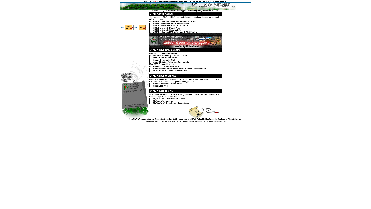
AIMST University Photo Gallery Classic (171, 23)
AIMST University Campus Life (167, 30)
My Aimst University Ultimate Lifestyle (170, 55)
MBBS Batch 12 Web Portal (165, 58)
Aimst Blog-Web (160, 86)
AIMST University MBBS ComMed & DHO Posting (175, 32)
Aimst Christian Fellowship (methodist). (171, 62)
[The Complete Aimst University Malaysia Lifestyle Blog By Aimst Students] (185, 47)
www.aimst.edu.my (219, 1)
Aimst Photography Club (164, 60)
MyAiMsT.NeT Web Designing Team (169, 99)
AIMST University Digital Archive (167, 28)
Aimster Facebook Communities (167, 84)
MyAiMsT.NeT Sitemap (163, 101)
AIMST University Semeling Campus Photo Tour (174, 21)
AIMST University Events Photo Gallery (170, 26)
